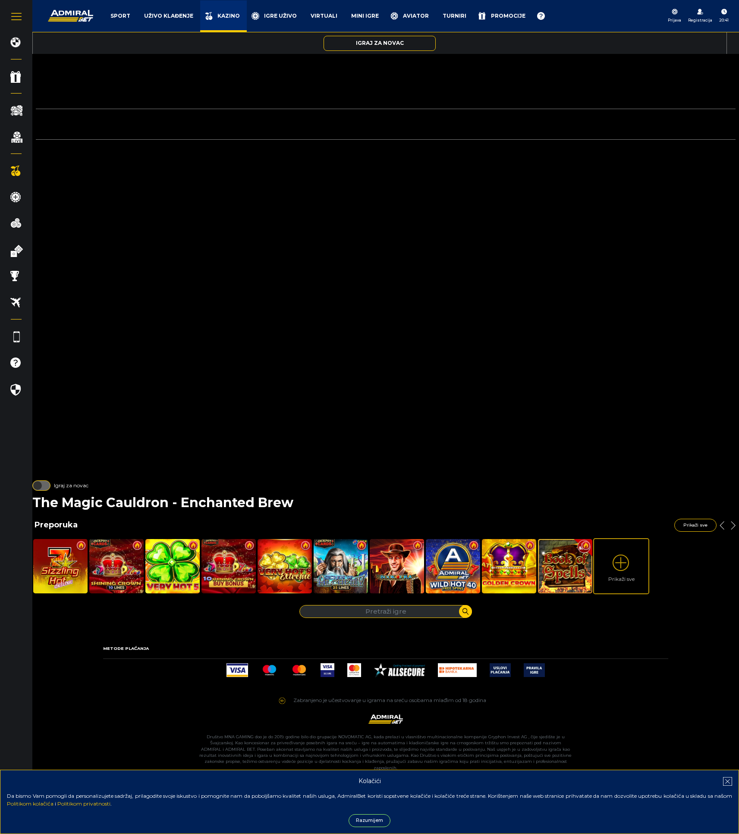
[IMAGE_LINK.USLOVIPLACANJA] (500, 668)
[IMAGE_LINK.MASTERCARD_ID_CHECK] (354, 668)
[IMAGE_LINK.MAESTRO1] (269, 668)
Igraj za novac (71, 485)
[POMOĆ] (541, 15)
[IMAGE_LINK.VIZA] (237, 668)
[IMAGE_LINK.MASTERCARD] (299, 668)
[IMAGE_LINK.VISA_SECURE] (327, 668)
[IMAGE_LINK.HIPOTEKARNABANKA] (457, 668)
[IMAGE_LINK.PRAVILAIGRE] (534, 668)
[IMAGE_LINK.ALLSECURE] (399, 668)
